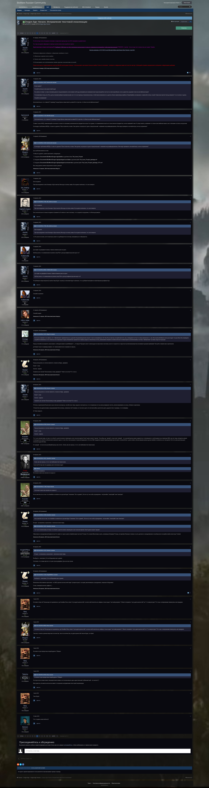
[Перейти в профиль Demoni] (25, 720)
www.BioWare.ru (23, 7)
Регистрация (187, 2)
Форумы (19, 10)
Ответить (184, 28)
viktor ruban (25, 320)
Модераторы (43, 10)
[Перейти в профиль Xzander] (25, 428)
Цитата (38, 72)
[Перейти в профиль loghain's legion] (25, 202)
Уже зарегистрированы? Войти (172, 2)
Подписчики (184, 21)
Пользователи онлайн (55, 10)
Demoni (25, 727)
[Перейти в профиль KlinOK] (19, 23)
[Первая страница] (18, 33)
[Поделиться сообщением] (190, 37)
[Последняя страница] (57, 33)
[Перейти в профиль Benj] (25, 604)
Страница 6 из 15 (64, 33)
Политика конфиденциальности (101, 783)
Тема (89, 783)
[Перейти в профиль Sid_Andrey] (25, 182)
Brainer (25, 370)
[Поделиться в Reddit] (18, 764)
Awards (106, 7)
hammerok (25, 115)
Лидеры (97, 7)
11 (49, 33)
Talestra (25, 674)
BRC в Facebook (86, 7)
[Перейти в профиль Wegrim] (25, 143)
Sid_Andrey (25, 188)
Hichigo (25, 339)
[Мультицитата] (34, 73)
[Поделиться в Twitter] (20, 764)
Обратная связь (116, 783)
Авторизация (176, 21)
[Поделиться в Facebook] (23, 764)
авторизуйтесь (68, 745)
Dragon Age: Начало (45, 24)
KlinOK (27, 24)
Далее (53, 33)
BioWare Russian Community (31, 2)
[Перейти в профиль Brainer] (25, 364)
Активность (57, 7)
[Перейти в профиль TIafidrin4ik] (25, 250)
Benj (25, 612)
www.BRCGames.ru (37, 7)
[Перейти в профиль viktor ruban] (25, 314)
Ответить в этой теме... (33, 751)
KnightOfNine (25, 550)
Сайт (47, 7)
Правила (35, 10)
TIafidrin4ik (25, 256)
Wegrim (25, 152)
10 (190, 21)
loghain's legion (25, 209)
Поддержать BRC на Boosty (104, 18)
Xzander (25, 437)
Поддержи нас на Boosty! (71, 7)
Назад (21, 33)
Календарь (27, 10)
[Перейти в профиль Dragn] (25, 462)
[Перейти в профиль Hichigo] (25, 334)
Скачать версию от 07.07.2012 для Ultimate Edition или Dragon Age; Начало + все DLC (112, 50)
